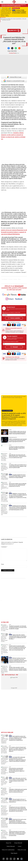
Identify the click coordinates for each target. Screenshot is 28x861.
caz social (10, 279)
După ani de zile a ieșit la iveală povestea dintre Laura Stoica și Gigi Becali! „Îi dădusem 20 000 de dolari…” (17, 636)
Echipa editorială (18, 842)
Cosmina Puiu (12, 53)
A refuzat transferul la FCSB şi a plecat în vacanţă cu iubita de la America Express (17, 448)
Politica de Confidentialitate (8, 849)
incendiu (15, 279)
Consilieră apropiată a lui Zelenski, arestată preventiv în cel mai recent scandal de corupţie (18, 627)
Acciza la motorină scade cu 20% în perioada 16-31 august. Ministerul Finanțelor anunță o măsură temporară (14, 416)
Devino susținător (15, 318)
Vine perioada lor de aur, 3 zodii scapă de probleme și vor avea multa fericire (18, 800)
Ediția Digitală (14, 853)
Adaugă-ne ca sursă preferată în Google (15, 80)
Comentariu (4, 546)
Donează (15, 347)
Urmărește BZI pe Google (15, 77)
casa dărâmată (4, 279)
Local (18, 53)
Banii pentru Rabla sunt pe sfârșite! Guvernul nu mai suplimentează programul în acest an (17, 485)
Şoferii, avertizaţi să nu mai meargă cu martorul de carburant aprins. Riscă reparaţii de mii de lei (18, 440)
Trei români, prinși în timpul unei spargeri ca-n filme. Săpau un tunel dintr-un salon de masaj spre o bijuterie (17, 749)
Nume (2, 564)
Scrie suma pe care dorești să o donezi (10, 341)
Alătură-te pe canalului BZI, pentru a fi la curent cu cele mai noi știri (14, 287)
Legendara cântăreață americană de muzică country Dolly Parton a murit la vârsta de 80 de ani (18, 790)
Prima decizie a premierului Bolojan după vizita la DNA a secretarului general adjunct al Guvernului (16, 770)
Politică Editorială (11, 846)
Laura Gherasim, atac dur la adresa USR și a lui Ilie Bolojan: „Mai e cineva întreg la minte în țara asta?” (18, 780)
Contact (19, 846)
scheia (19, 279)
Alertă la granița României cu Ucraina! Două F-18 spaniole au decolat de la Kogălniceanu (13, 5)
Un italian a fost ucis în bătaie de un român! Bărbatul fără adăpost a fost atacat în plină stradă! (17, 466)
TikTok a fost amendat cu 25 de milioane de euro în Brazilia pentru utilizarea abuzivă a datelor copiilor (18, 669)
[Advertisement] (14, 378)
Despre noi (8, 842)
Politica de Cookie (22, 849)
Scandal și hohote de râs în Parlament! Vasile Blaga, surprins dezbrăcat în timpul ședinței (17, 476)
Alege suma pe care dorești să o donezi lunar (11, 312)
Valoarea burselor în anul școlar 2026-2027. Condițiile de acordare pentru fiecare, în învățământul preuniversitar (17, 833)
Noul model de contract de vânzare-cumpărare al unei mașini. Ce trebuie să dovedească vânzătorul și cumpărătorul (17, 738)
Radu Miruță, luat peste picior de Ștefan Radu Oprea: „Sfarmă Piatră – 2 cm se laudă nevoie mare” (18, 456)
